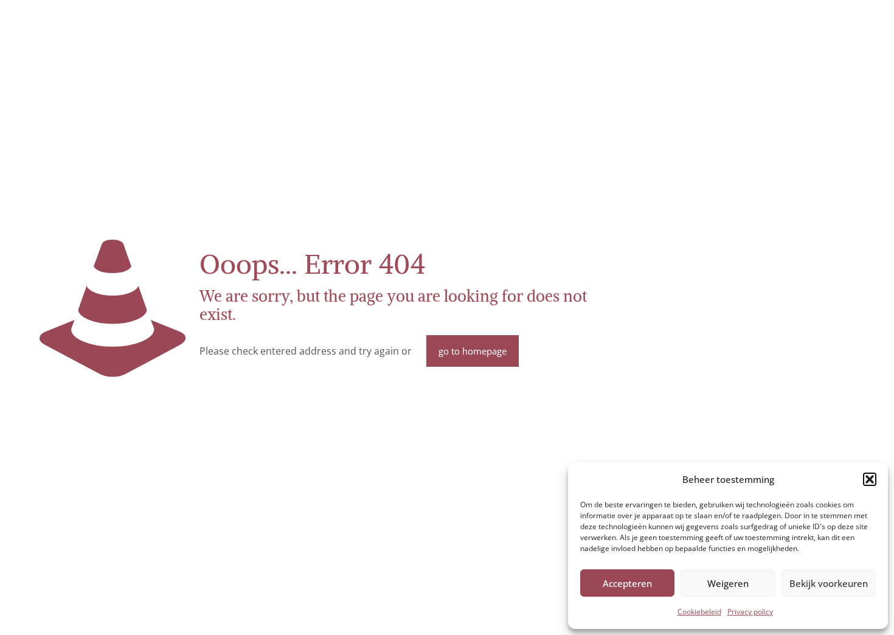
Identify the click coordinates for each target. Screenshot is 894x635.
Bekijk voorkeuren (828, 583)
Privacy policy (750, 611)
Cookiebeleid (699, 611)
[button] (870, 479)
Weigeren (728, 583)
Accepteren (627, 583)
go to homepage (472, 351)
